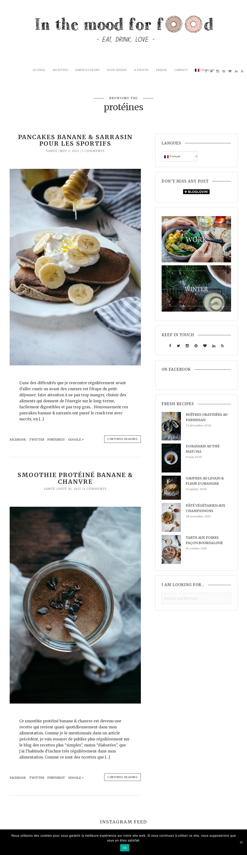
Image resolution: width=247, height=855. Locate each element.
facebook (18, 439)
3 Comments (93, 151)
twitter (36, 439)
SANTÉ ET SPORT (87, 70)
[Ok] (241, 842)
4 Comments (95, 489)
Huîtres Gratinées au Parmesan (206, 417)
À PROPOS (141, 70)
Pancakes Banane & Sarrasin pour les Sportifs (75, 140)
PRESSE (161, 70)
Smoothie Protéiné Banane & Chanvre (75, 478)
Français (207, 70)
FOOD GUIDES (117, 70)
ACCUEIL (39, 70)
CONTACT (181, 70)
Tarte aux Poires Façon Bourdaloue (204, 540)
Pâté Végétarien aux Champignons (205, 508)
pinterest (56, 439)
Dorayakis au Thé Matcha (203, 449)
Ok (125, 848)
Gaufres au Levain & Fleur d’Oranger (205, 481)
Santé (51, 151)
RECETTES (60, 70)
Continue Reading (122, 439)
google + (76, 439)
